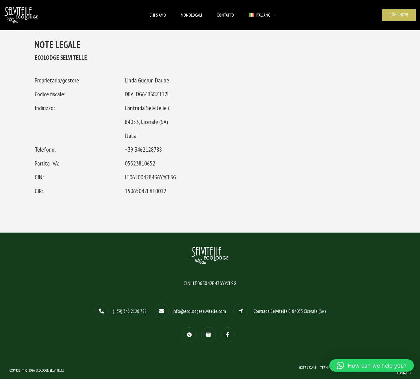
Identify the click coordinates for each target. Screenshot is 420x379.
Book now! (399, 15)
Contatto (225, 15)
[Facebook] (229, 334)
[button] (371, 365)
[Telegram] (191, 334)
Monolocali (191, 15)
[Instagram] (210, 334)
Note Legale (307, 367)
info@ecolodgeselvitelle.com (199, 311)
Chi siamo (157, 15)
